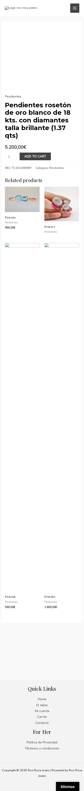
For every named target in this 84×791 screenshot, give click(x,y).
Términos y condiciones (42, 748)
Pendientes (13, 96)
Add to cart (35, 156)
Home (42, 699)
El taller (42, 705)
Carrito (42, 717)
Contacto (42, 723)
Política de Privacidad (42, 742)
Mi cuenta (42, 711)
